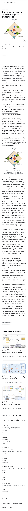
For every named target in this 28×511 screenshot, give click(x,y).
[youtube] (16, 415)
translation (13, 73)
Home (3, 9)
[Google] (5, 499)
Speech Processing (6, 324)
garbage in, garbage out (13, 233)
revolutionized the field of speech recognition (13, 106)
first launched (18, 121)
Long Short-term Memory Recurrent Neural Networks (12, 79)
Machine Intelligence (6, 322)
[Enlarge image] (24, 40)
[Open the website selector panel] (16, 2)
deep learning (21, 66)
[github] (20, 415)
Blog (7, 9)
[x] (9, 415)
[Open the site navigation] (3, 2)
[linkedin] (13, 415)
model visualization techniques (11, 74)
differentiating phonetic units (10, 113)
